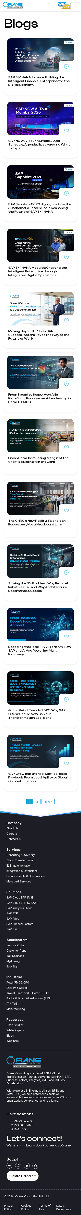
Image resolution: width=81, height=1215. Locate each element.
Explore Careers (21, 1176)
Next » (48, 801)
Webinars (12, 1040)
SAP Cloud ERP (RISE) (20, 897)
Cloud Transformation (20, 860)
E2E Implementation (18, 865)
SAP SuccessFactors (19, 924)
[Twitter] (27, 1166)
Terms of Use (45, 1207)
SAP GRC (12, 929)
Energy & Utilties (17, 987)
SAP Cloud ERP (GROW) (22, 902)
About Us (12, 828)
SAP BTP (12, 913)
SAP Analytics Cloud (19, 908)
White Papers (15, 1030)
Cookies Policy (26, 1207)
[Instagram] (35, 1166)
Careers (11, 833)
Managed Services (18, 881)
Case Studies (15, 1025)
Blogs (10, 1035)
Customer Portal (16, 950)
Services (13, 850)
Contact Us (13, 839)
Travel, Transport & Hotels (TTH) (27, 993)
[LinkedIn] (18, 1166)
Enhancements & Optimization (25, 876)
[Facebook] (9, 1166)
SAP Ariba (12, 918)
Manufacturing (15, 1009)
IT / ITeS (11, 1003)
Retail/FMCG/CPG (17, 982)
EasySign (12, 966)
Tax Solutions (15, 955)
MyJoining (13, 961)
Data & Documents (63, 1207)
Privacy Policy (8, 1207)
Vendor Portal (15, 945)
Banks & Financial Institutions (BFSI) (29, 998)
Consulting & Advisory (20, 855)
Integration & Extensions (22, 870)
